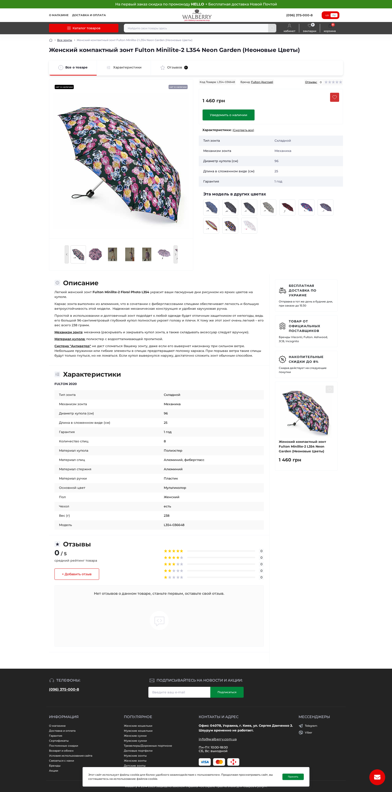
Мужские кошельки (138, 730)
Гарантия (55, 735)
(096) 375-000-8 (64, 689)
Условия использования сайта (70, 755)
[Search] (272, 28)
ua (327, 15)
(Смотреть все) (243, 130)
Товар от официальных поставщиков (304, 326)
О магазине (59, 15)
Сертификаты (59, 740)
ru (334, 15)
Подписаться (227, 692)
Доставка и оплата (89, 15)
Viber (308, 732)
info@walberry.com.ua (218, 739)
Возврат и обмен (61, 750)
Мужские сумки (135, 740)
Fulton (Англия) (262, 82)
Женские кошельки (138, 725)
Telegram (311, 725)
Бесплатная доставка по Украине (302, 290)
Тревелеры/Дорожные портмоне (148, 745)
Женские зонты (135, 760)
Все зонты (64, 40)
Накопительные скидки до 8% (306, 359)
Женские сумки (135, 735)
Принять (293, 776)
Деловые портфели (138, 750)
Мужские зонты (135, 755)
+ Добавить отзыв (77, 574)
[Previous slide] (67, 254)
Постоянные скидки (63, 745)
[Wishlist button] (334, 97)
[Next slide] (176, 254)
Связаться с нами (61, 760)
